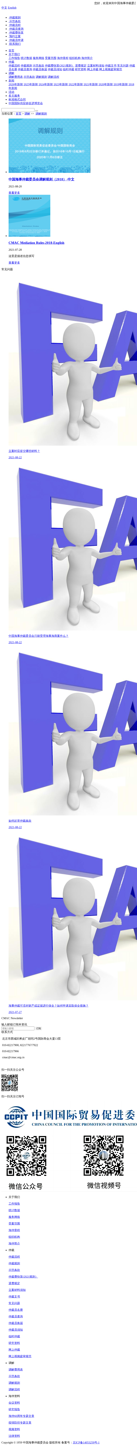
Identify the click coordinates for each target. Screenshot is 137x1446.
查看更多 (14, 192)
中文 (4, 7)
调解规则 (41, 113)
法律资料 (14, 1435)
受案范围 (14, 1223)
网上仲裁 (14, 1349)
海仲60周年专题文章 (21, 1415)
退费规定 (14, 1283)
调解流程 (14, 1389)
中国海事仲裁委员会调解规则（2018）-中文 (41, 179)
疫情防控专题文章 (20, 1422)
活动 (11, 91)
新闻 (11, 80)
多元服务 (14, 95)
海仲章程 (14, 1230)
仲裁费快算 (16, 32)
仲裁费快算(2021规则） (23, 1276)
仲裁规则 (15, 17)
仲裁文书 (14, 1296)
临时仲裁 (14, 1336)
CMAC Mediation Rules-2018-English (36, 243)
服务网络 (14, 1216)
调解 (11, 73)
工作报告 (14, 1203)
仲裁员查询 (16, 28)
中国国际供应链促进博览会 (26, 103)
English (12, 7)
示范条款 (15, 21)
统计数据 (14, 1210)
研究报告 (14, 1409)
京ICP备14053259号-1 (86, 1442)
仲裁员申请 (16, 40)
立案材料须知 (17, 1289)
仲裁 (11, 61)
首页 (11, 50)
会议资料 (14, 1402)
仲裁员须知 (16, 1329)
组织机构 (14, 1236)
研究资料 (14, 1342)
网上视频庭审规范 (20, 1356)
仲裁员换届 (16, 1323)
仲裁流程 (15, 25)
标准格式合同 (17, 99)
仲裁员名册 (16, 1309)
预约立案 (15, 36)
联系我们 (15, 43)
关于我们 (14, 54)
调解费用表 (16, 1369)
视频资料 (14, 1429)
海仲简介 (14, 1243)
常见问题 (14, 1303)
